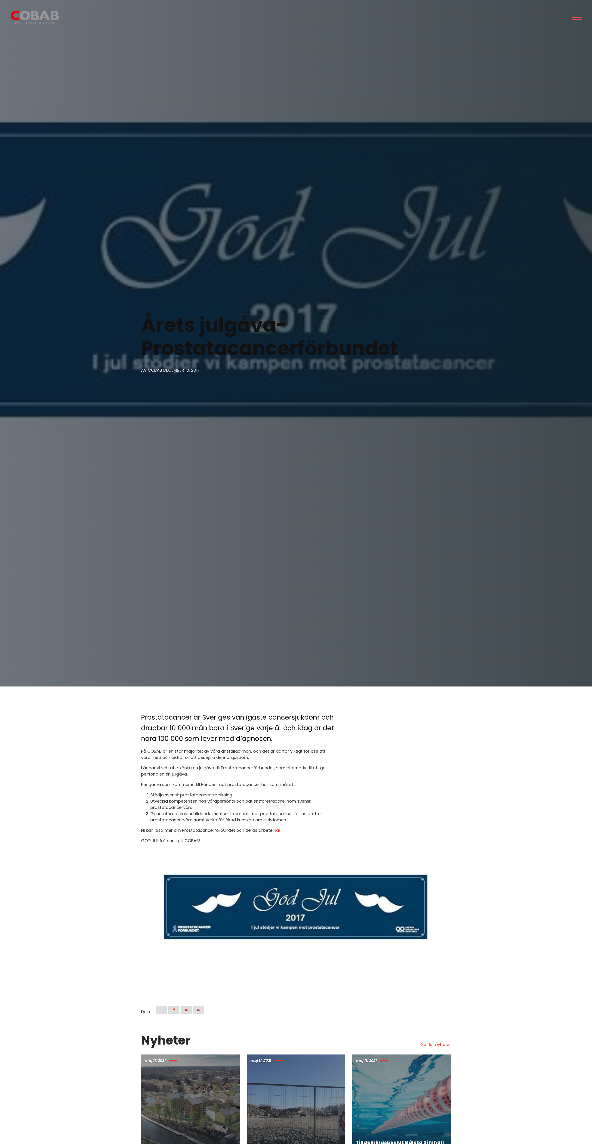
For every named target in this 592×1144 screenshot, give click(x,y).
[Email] (186, 1010)
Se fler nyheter (436, 1044)
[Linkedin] (198, 1010)
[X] (161, 1010)
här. (277, 830)
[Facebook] (173, 1010)
